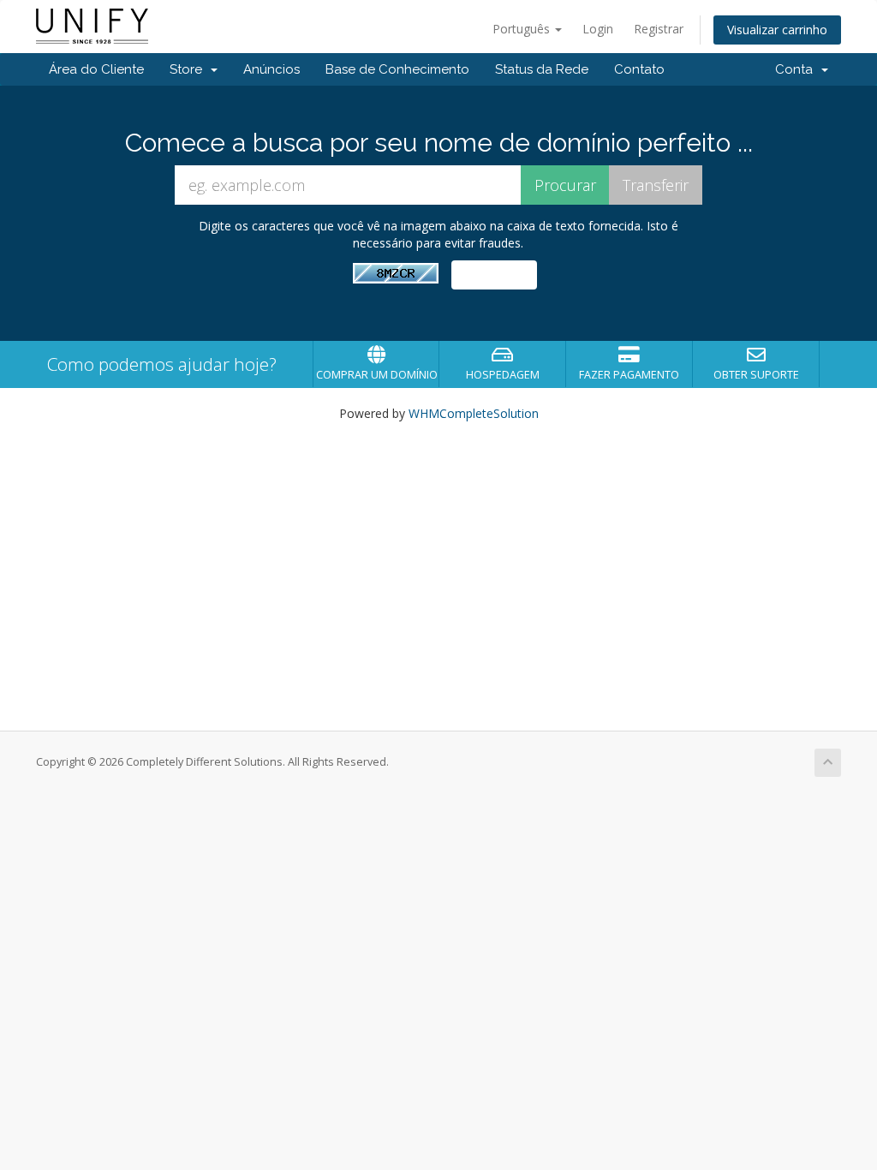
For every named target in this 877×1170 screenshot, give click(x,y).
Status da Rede (541, 69)
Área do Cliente (96, 69)
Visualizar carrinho (777, 29)
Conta (797, 69)
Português (522, 29)
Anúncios (271, 69)
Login (597, 29)
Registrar (658, 29)
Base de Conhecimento (397, 69)
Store (189, 69)
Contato (639, 69)
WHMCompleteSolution (474, 413)
